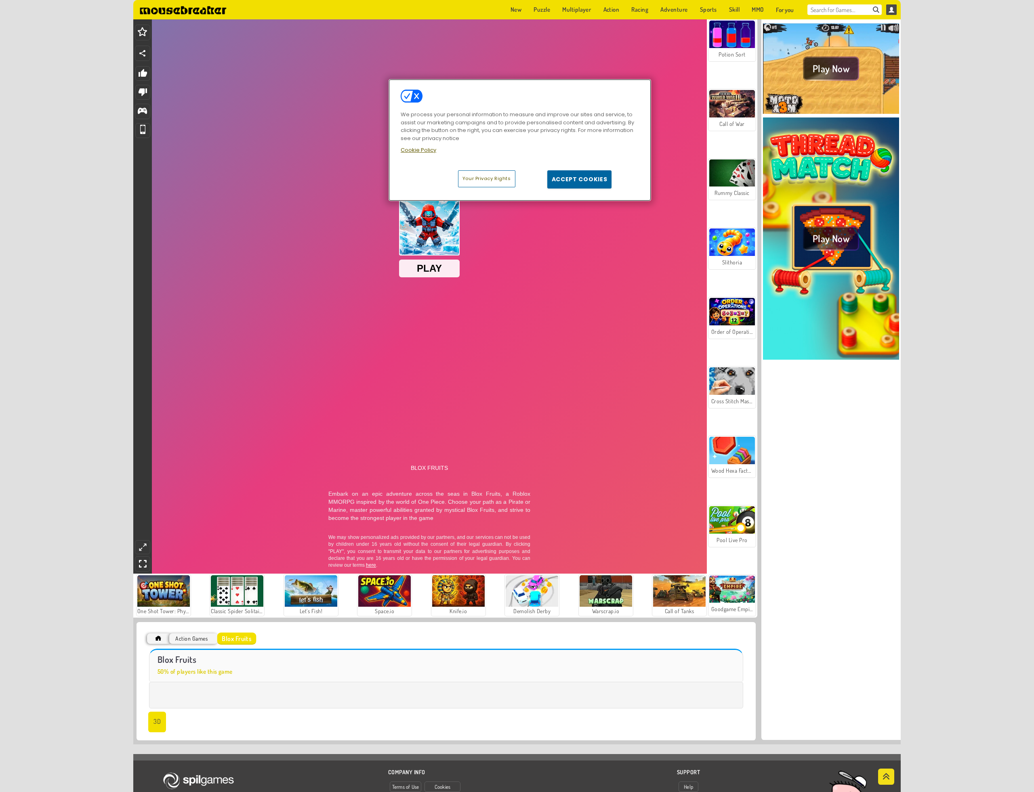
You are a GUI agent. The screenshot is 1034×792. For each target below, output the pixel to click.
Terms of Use (405, 787)
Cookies (443, 787)
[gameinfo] (142, 111)
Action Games (191, 638)
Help (688, 787)
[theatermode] (142, 547)
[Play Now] (831, 113)
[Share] (142, 53)
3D (157, 721)
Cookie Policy (418, 150)
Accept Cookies (579, 179)
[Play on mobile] (142, 130)
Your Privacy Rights (486, 178)
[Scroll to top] (886, 777)
